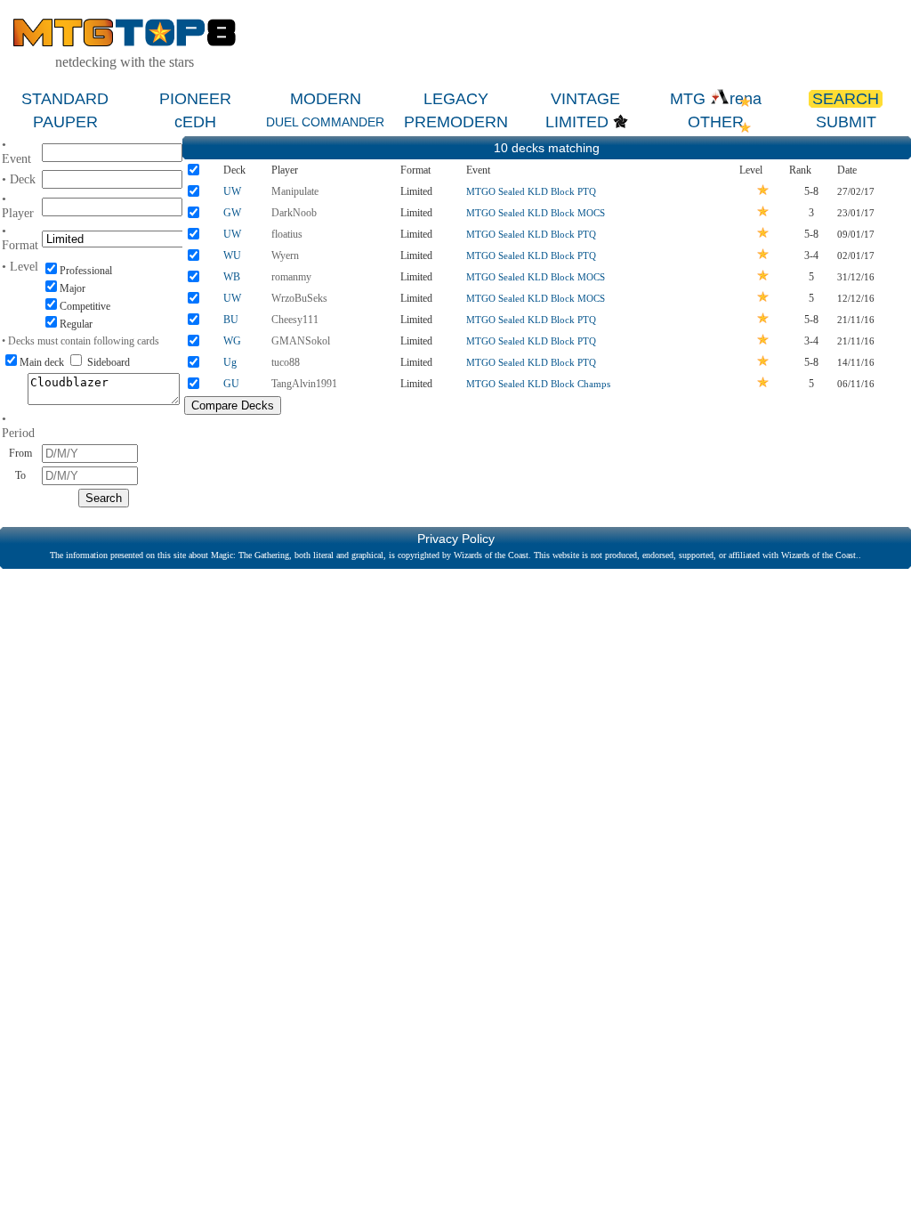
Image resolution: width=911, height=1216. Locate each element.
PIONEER (195, 99)
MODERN (325, 99)
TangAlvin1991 (304, 383)
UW (232, 191)
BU (230, 319)
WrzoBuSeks (299, 298)
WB (231, 277)
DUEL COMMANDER (325, 122)
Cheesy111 (294, 319)
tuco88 (285, 362)
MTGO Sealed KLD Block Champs (538, 383)
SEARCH (845, 99)
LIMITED (577, 122)
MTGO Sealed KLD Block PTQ (531, 191)
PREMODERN (456, 122)
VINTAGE (585, 99)
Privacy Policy (456, 538)
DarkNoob (294, 213)
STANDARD (65, 99)
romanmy (291, 277)
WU (232, 255)
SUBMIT (846, 122)
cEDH (195, 122)
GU (231, 383)
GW (232, 213)
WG (232, 341)
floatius (286, 234)
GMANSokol (300, 341)
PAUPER (65, 122)
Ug (230, 362)
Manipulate (294, 191)
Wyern (285, 255)
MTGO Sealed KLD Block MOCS (535, 212)
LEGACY (455, 99)
